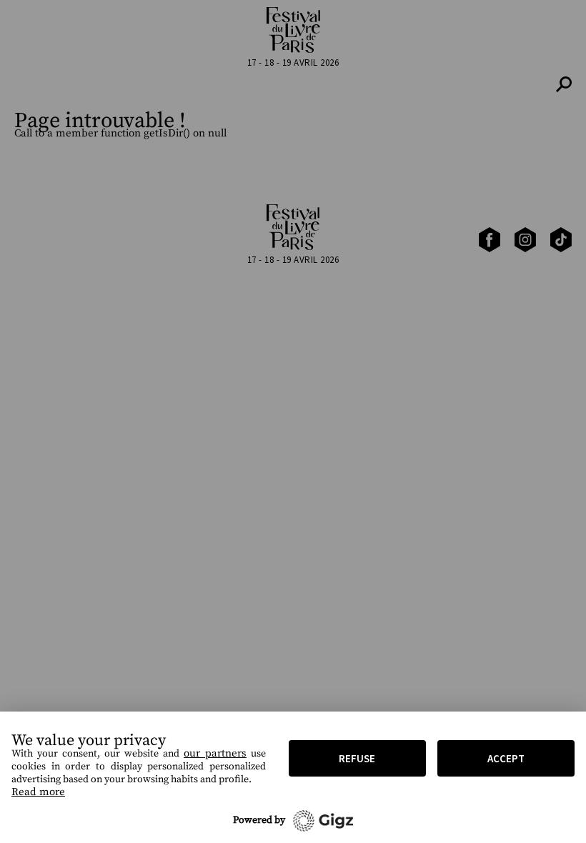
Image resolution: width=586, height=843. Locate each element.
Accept (506, 758)
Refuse (357, 758)
